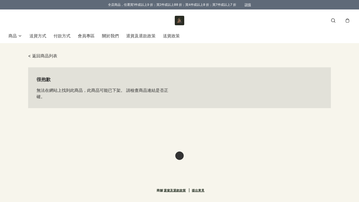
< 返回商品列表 (42, 55)
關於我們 (110, 35)
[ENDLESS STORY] (179, 20)
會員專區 (86, 35)
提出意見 (198, 190)
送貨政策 (171, 35)
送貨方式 (37, 35)
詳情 (248, 5)
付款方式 (62, 35)
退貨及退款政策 (141, 35)
